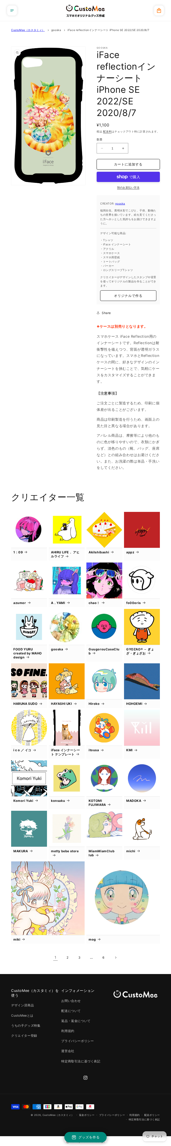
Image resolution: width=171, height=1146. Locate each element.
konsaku (58, 801)
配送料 (107, 131)
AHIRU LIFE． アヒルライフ (65, 554)
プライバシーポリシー (77, 1041)
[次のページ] (115, 957)
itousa (94, 750)
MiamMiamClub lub (101, 853)
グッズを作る (89, 1137)
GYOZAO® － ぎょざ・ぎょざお (140, 651)
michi (130, 851)
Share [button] (106, 313)
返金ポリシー (87, 1115)
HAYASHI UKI (61, 703)
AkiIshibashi (99, 552)
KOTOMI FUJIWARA (97, 803)
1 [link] (55, 957)
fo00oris (133, 603)
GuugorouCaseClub (104, 651)
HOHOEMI (134, 703)
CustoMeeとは (22, 1015)
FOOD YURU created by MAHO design (27, 653)
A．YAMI (58, 603)
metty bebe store (65, 851)
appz (130, 552)
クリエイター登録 (24, 1035)
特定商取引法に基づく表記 (80, 1061)
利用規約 (67, 1031)
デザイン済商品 (22, 1005)
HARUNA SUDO (25, 703)
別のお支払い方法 (128, 187)
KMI (129, 750)
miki (16, 939)
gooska (56, 30)
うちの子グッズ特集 (25, 1025)
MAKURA (20, 851)
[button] (12, 10)
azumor (19, 603)
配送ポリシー (152, 1115)
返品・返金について (75, 1021)
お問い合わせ (71, 1001)
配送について (71, 1011)
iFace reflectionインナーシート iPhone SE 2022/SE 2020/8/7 (108, 30)
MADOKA (133, 801)
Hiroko (94, 703)
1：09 (18, 552)
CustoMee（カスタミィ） (28, 30)
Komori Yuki (23, 801)
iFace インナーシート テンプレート (65, 752)
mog (92, 939)
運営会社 (67, 1051)
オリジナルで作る (128, 296)
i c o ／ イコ (22, 750)
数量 (100, 139)
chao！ (94, 603)
